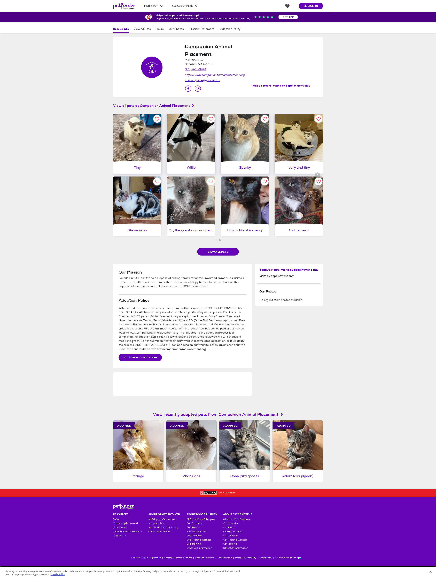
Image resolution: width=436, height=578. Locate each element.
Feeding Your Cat (233, 531)
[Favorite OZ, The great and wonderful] (211, 181)
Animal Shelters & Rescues (163, 527)
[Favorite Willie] (211, 118)
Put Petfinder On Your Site (127, 531)
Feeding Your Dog (196, 531)
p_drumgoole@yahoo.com (202, 80)
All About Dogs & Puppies (200, 519)
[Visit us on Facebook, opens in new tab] (188, 88)
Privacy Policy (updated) (229, 557)
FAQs (116, 519)
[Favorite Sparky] (264, 118)
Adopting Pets (156, 523)
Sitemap (168, 557)
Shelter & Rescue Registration (146, 557)
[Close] (430, 571)
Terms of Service (184, 557)
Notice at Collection (204, 557)
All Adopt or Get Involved (162, 519)
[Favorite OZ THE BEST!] (318, 181)
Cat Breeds (229, 527)
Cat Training (230, 543)
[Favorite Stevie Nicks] (157, 181)
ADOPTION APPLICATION (140, 357)
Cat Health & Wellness (235, 539)
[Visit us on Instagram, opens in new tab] (197, 88)
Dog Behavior (194, 535)
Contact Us (119, 535)
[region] (218, 572)
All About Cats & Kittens (236, 519)
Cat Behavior (230, 535)
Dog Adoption (194, 523)
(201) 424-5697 (195, 69)
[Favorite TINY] (157, 118)
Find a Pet (151, 5)
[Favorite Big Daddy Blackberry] (264, 181)
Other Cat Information (235, 547)
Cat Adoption (231, 523)
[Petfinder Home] (124, 6)
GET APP (288, 17)
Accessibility (250, 557)
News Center (120, 527)
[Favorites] (287, 6)
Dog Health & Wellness (198, 539)
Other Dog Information (199, 547)
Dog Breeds (193, 527)
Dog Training (193, 543)
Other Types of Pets (159, 531)
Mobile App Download (125, 523)
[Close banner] (140, 17)
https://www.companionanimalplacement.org (215, 75)
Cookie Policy (266, 557)
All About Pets (182, 5)
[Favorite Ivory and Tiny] (318, 118)
